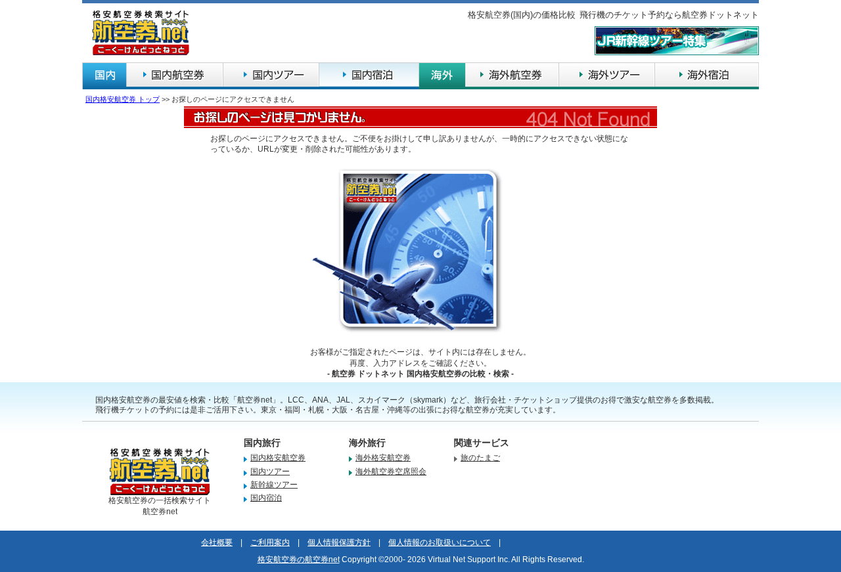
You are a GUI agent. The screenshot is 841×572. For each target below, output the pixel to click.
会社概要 (217, 542)
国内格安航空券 (278, 457)
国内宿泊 (266, 497)
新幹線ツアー (274, 484)
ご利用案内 (270, 542)
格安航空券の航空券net (299, 559)
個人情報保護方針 (339, 542)
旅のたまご (480, 457)
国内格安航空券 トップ (122, 99)
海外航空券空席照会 (390, 471)
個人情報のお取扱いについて (439, 542)
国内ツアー (270, 471)
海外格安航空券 (383, 457)
